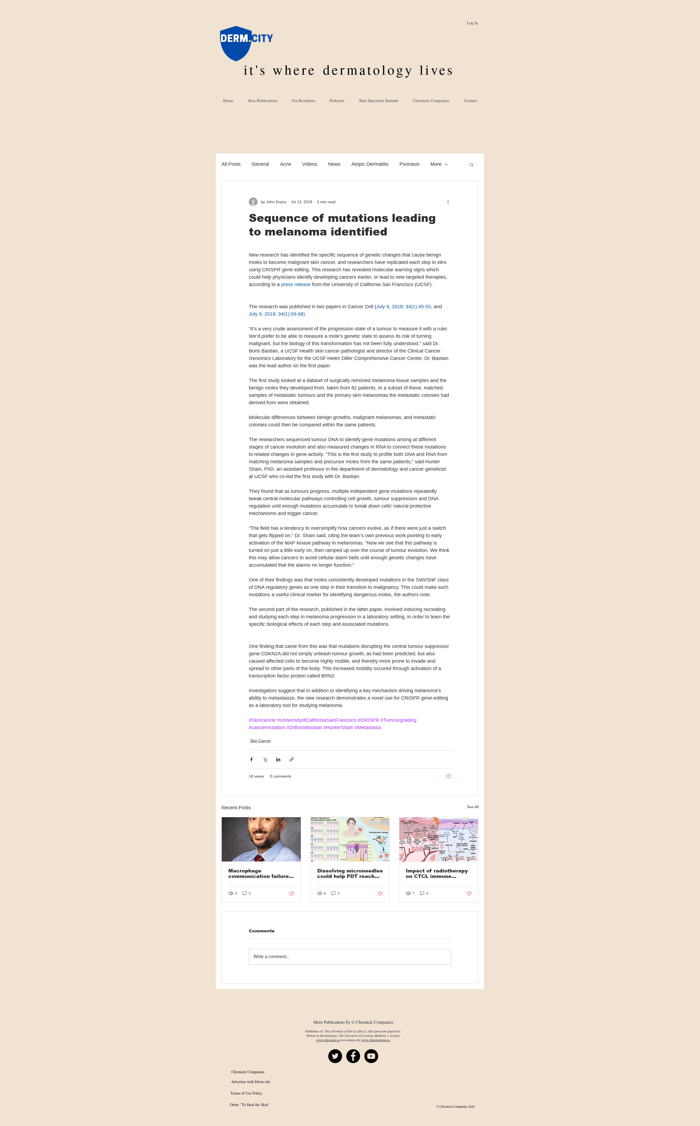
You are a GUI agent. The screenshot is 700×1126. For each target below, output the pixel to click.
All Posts (231, 164)
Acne (285, 164)
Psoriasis (409, 164)
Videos (309, 164)
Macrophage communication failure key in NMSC (258, 873)
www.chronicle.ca (328, 1040)
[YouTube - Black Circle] (371, 1056)
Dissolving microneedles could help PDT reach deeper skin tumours (350, 873)
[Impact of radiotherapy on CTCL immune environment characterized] (438, 839)
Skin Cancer (260, 740)
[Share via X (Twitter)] (264, 759)
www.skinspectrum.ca (375, 1040)
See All (473, 807)
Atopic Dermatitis (370, 164)
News (334, 164)
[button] (471, 164)
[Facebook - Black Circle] (353, 1056)
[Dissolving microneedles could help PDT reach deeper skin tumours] (350, 839)
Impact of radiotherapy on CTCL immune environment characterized (437, 873)
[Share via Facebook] (251, 759)
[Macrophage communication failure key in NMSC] (261, 839)
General (260, 164)
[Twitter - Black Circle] (335, 1056)
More (436, 164)
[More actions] (448, 202)
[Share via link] (291, 759)
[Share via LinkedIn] (278, 759)
